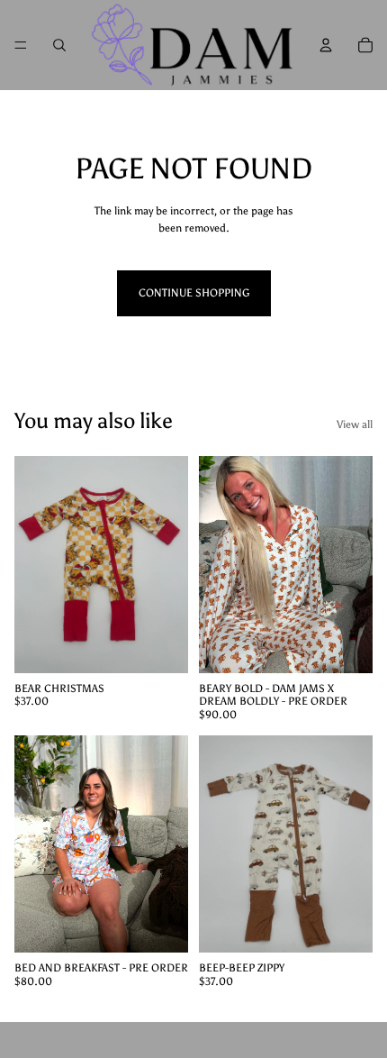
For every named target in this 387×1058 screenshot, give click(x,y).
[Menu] (20, 45)
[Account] (326, 45)
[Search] (59, 45)
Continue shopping (194, 293)
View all (355, 424)
